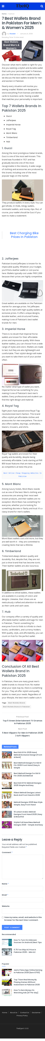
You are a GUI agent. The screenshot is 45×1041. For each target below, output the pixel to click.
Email (5, 895)
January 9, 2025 (26, 33)
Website (6, 906)
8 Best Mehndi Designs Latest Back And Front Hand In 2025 (27, 793)
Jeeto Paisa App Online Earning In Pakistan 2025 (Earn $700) (28, 971)
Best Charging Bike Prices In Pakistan (24, 235)
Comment (7, 852)
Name (5, 884)
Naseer (13, 33)
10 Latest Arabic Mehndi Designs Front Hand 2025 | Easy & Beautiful (28, 814)
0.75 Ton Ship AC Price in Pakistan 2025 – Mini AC (25, 950)
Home (4, 14)
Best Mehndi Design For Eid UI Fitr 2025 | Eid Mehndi (27, 774)
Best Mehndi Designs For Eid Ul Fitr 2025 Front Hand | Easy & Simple (27, 765)
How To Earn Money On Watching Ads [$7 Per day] (26, 991)
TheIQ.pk (19, 1028)
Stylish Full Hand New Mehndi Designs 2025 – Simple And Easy (28, 823)
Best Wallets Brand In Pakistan (16, 707)
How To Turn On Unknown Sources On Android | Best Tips (28, 941)
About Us (13, 1012)
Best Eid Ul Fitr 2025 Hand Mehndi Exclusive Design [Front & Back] (28, 754)
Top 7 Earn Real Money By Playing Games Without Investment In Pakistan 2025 (27, 982)
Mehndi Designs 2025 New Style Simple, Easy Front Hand (28, 803)
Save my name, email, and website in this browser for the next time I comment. (23, 918)
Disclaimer (36, 1012)
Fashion (11, 14)
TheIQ (22, 6)
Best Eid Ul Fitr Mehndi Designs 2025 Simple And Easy (27, 784)
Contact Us (24, 1012)
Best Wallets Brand (16, 703)
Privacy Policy (22, 1015)
